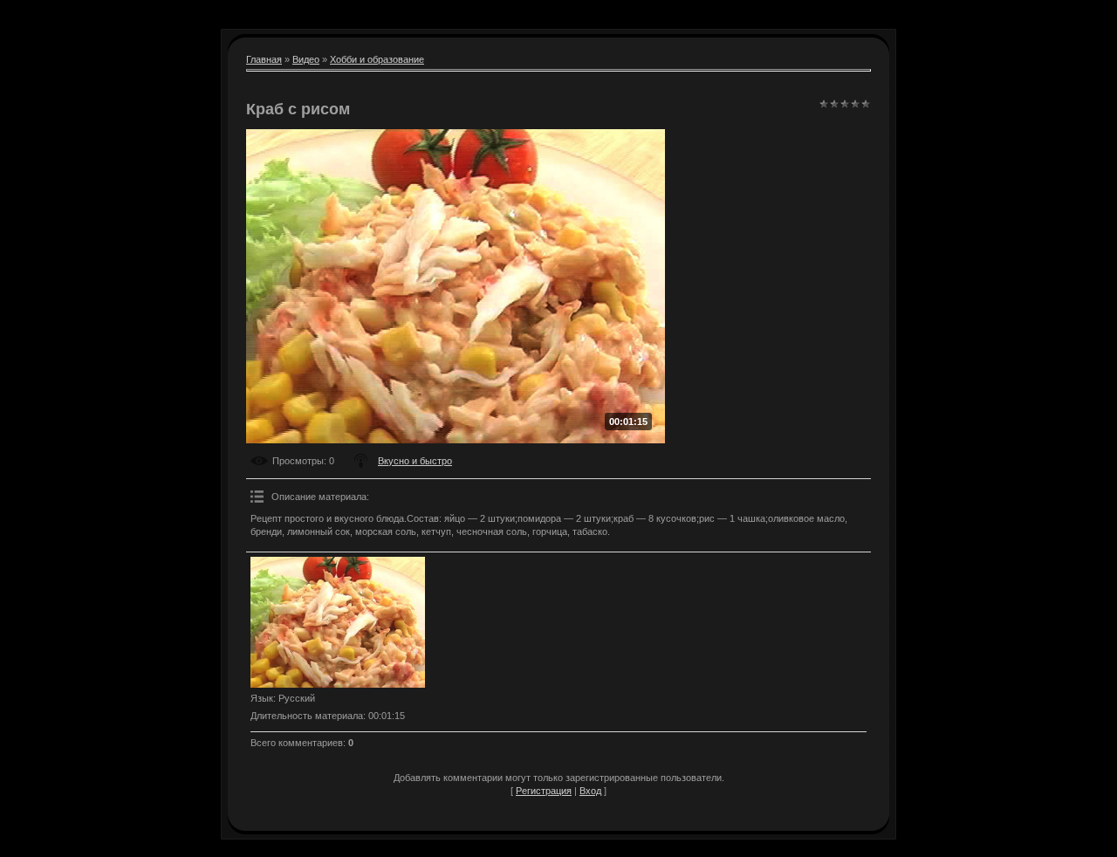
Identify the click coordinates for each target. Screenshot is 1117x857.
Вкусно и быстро (415, 461)
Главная (264, 59)
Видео (305, 59)
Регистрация (544, 790)
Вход (590, 790)
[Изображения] (337, 622)
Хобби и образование (377, 59)
